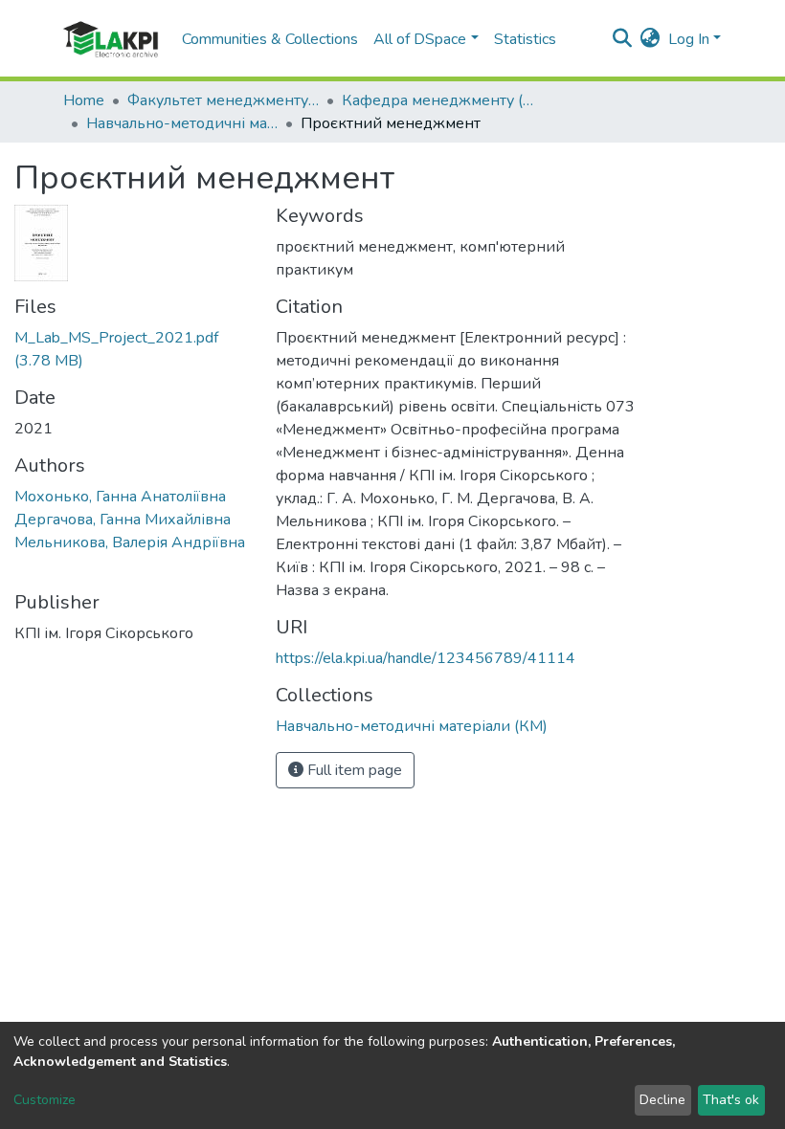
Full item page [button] (352, 770)
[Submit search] (623, 39)
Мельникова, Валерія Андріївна (129, 542)
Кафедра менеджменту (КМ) (437, 100)
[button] (650, 39)
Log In (688, 39)
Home (83, 100)
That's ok (731, 1100)
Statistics (525, 39)
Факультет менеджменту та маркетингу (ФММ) (223, 100)
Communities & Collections (270, 39)
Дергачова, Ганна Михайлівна (122, 519)
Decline (662, 1100)
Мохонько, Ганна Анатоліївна (120, 496)
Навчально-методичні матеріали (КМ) (182, 123)
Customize (44, 1100)
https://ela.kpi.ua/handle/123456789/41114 (425, 658)
